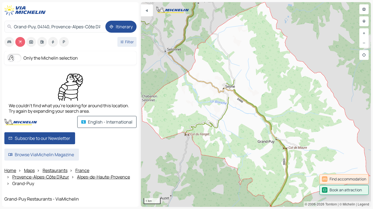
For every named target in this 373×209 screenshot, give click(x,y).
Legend (363, 204)
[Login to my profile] (364, 9)
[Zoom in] (364, 33)
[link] (344, 179)
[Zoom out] (364, 43)
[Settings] (364, 21)
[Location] (364, 55)
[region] (256, 104)
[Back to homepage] (26, 10)
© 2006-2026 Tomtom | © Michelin (330, 204)
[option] (9, 42)
